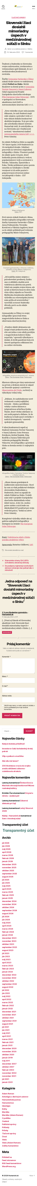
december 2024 (9, 901)
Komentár (6, 657)
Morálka (5, 1112)
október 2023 (8, 944)
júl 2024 (5, 916)
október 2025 (8, 870)
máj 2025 (6, 886)
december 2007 (9, 1064)
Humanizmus (8, 1103)
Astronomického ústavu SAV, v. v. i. (19, 134)
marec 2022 (7, 1002)
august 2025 (7, 877)
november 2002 (9, 1073)
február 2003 (8, 1070)
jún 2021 (6, 1030)
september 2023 (9, 947)
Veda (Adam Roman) (11, 1143)
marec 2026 (7, 855)
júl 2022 (5, 990)
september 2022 (9, 984)
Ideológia (6, 1106)
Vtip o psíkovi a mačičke (13, 756)
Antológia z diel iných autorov (15, 1097)
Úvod (4, 1136)
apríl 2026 (6, 852)
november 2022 (9, 978)
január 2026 (7, 861)
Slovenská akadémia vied (14, 550)
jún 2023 (6, 956)
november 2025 (9, 867)
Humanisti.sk (13, 1176)
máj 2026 (6, 849)
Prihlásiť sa (7, 1157)
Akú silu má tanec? (10, 761)
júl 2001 (5, 1079)
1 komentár (29, 52)
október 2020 (8, 1055)
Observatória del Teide (12, 390)
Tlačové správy (18, 17)
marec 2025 (7, 892)
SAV (31, 545)
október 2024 (8, 907)
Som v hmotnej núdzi (11, 818)
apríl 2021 (6, 1036)
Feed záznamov (9, 1160)
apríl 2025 (6, 889)
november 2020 (9, 1051)
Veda (4, 1140)
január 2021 (7, 1045)
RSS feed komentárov (11, 1163)
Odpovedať (7, 632)
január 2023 (7, 972)
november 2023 (9, 941)
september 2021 (9, 1021)
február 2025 (8, 895)
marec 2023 (7, 966)
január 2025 (7, 898)
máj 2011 (6, 1061)
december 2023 (9, 938)
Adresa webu (7, 696)
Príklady (5, 1127)
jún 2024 (6, 920)
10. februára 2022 (13, 52)
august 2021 (7, 1024)
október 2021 (8, 1018)
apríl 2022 (6, 999)
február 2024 (8, 932)
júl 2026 (5, 843)
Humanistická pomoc (11, 1100)
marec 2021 (7, 1039)
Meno (5, 676)
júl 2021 (5, 1027)
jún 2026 (6, 846)
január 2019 (7, 1058)
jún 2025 (6, 883)
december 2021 (9, 1012)
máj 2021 (6, 1033)
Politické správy (9, 1124)
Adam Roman (8, 1094)
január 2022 (7, 1009)
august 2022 (7, 987)
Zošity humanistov (10, 1146)
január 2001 (7, 1082)
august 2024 (7, 913)
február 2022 (8, 1005)
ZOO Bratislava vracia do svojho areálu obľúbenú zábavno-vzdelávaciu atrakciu (16, 768)
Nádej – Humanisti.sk (11, 816)
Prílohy (5, 1130)
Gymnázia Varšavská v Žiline (21, 79)
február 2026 (8, 858)
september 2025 (9, 874)
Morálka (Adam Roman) (12, 1115)
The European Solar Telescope (16, 97)
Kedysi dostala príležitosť (13, 744)
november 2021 (9, 1015)
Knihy (4, 1109)
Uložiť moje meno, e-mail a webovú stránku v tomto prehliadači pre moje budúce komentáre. (19, 707)
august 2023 (7, 950)
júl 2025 (5, 880)
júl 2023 (5, 953)
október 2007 (8, 1067)
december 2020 (9, 1048)
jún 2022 (6, 993)
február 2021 (8, 1042)
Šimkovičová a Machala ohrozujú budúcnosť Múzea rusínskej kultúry (18, 785)
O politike (6, 1118)
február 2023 (8, 969)
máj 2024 (6, 923)
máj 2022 (6, 996)
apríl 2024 (6, 926)
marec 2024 (7, 929)
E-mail (5, 686)
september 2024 (9, 910)
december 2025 (9, 864)
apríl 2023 (6, 962)
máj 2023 (6, 959)
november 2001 (9, 1076)
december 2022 (9, 975)
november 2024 (9, 904)
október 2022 (8, 981)
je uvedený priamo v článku (22, 49)
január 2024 (7, 935)
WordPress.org (9, 1166)
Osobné (5, 1121)
